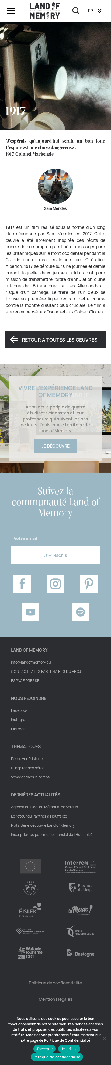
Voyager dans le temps (30, 777)
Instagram (20, 720)
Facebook (19, 710)
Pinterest (19, 729)
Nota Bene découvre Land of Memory (43, 825)
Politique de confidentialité (55, 983)
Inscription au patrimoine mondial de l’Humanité (51, 834)
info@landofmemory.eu (31, 662)
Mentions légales (55, 999)
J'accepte (44, 1049)
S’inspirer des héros (27, 768)
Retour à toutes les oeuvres (60, 339)
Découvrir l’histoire (27, 759)
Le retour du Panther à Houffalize (39, 816)
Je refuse (69, 1049)
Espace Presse (25, 681)
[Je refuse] (104, 1038)
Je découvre (55, 446)
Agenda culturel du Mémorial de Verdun (44, 807)
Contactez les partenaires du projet (48, 671)
